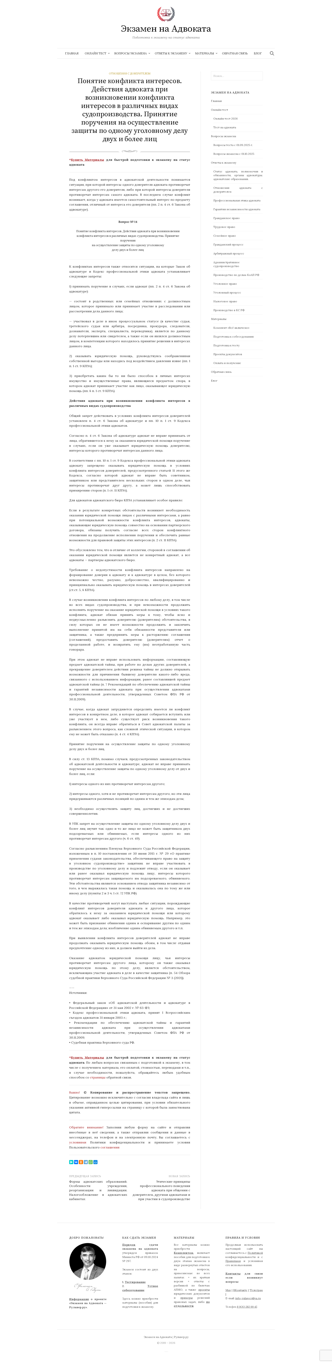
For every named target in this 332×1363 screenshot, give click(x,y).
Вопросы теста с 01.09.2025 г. (233, 145)
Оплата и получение (227, 363)
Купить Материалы (87, 160)
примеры (186, 1297)
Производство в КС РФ (229, 310)
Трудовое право (224, 227)
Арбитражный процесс (228, 253)
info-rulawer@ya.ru (248, 1298)
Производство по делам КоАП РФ (236, 275)
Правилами (233, 1261)
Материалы (204, 53)
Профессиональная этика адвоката (236, 200)
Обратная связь (235, 53)
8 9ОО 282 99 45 (247, 1306)
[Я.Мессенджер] (71, 1162)
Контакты (233, 1273)
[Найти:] (272, 53)
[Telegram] (86, 1162)
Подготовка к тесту (226, 345)
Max (228, 1290)
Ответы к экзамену (171, 53)
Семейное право (224, 235)
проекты (204, 1289)
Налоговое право (225, 301)
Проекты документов (227, 354)
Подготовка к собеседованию (233, 336)
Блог (258, 53)
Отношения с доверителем (129, 73)
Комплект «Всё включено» (231, 327)
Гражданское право (226, 218)
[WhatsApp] (91, 1162)
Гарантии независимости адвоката (236, 209)
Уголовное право (225, 283)
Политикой (255, 1253)
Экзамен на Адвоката (166, 29)
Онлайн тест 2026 (225, 118)
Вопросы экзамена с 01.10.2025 (233, 153)
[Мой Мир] (95, 1162)
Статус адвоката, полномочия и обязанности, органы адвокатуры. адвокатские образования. (238, 175)
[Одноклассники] (81, 1162)
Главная (72, 53)
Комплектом (183, 1253)
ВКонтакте (240, 1290)
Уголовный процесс (227, 292)
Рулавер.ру (181, 1337)
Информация (79, 1299)
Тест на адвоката (224, 127)
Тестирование (135, 1282)
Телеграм (256, 1290)
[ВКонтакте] (76, 1162)
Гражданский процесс (228, 244)
